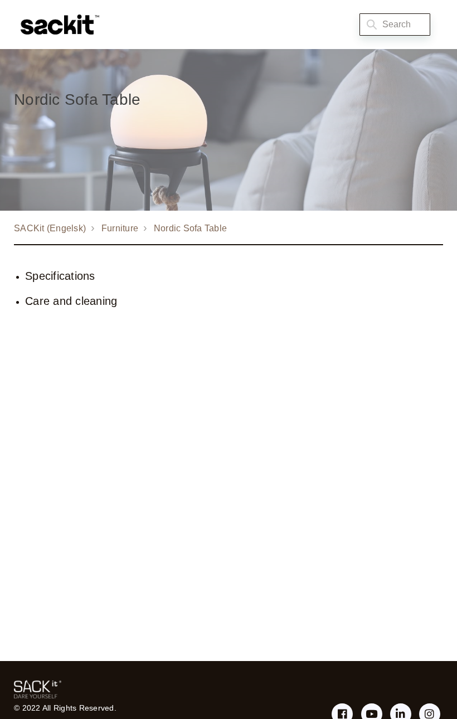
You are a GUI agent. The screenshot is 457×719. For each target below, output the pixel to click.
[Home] (57, 24)
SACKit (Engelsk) (50, 228)
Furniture (119, 228)
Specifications (60, 276)
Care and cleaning (71, 301)
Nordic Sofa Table (190, 228)
